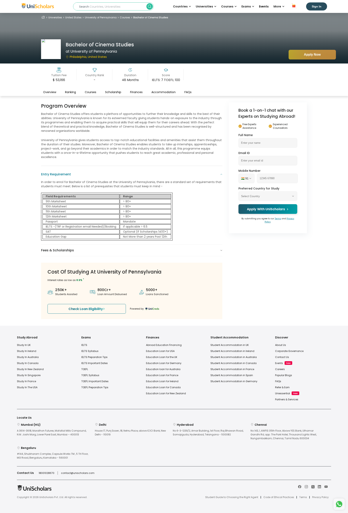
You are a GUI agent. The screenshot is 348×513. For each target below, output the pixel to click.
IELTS (84, 345)
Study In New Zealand (30, 369)
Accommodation (163, 92)
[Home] (43, 17)
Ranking (70, 92)
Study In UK (24, 345)
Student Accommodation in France (232, 369)
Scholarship (113, 92)
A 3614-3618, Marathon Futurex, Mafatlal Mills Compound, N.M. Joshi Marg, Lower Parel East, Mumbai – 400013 (51, 432)
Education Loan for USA (160, 351)
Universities (55, 17)
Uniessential (282, 393)
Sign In (316, 6)
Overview (49, 92)
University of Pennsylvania (101, 17)
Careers (280, 369)
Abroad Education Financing (164, 345)
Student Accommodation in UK (229, 345)
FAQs (188, 92)
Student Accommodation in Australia (233, 357)
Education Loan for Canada (163, 387)
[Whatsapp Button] (339, 504)
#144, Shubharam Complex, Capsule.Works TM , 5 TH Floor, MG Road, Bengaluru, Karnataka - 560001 (52, 455)
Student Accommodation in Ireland (232, 351)
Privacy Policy (320, 497)
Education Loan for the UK (161, 357)
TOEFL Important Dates (95, 381)
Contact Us (282, 357)
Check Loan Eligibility (85, 309)
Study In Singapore (28, 375)
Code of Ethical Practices (278, 497)
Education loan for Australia (163, 369)
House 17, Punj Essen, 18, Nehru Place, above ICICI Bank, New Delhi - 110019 (130, 432)
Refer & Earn (282, 387)
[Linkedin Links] (319, 486)
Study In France (26, 381)
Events (264, 6)
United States (73, 17)
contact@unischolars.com (77, 473)
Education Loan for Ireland (162, 381)
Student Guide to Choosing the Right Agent (231, 497)
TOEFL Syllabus (90, 375)
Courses (125, 17)
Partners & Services (286, 399)
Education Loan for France (162, 375)
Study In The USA (27, 387)
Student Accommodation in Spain (231, 375)
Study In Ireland (26, 351)
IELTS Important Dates (94, 363)
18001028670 (46, 473)
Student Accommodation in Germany (233, 381)
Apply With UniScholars (266, 209)
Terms (278, 218)
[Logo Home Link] (34, 490)
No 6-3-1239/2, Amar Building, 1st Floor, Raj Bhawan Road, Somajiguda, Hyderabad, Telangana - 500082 (208, 432)
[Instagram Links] (306, 486)
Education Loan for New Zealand (166, 393)
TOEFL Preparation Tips (94, 387)
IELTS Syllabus (89, 351)
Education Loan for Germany (163, 363)
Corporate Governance (289, 351)
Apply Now (312, 54)
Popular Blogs (283, 375)
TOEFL (84, 369)
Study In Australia (28, 357)
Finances (136, 92)
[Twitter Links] (313, 486)
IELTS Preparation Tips (94, 357)
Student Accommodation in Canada (233, 363)
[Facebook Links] (299, 486)
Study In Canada (27, 363)
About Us (280, 345)
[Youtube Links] (326, 486)
